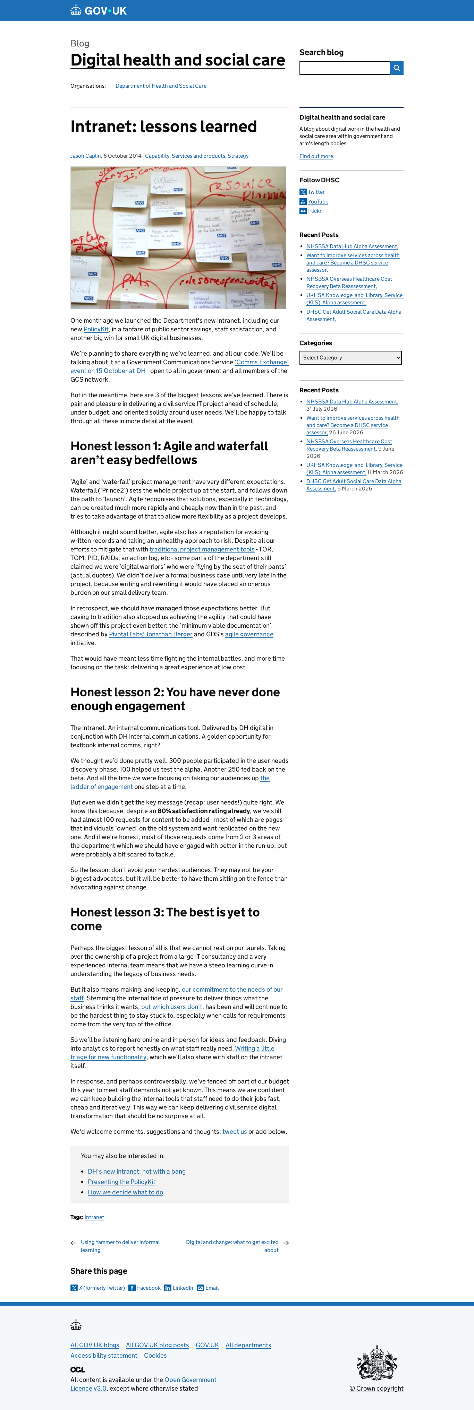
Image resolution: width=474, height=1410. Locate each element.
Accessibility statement (103, 1355)
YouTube (318, 201)
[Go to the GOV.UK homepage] (98, 10)
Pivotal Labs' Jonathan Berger (151, 634)
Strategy (238, 156)
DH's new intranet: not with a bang (137, 1171)
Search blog (321, 52)
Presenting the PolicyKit (121, 1182)
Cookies (155, 1355)
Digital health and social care (177, 60)
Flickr (315, 211)
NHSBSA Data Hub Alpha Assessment (351, 246)
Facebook (149, 1288)
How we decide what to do (125, 1192)
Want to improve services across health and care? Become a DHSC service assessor (353, 262)
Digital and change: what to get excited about (232, 1246)
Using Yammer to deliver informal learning (120, 1246)
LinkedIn (183, 1288)
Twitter (316, 192)
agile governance (249, 634)
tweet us (234, 1131)
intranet (94, 1217)
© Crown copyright (376, 1388)
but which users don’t (171, 1007)
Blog (80, 43)
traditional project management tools (202, 549)
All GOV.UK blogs (94, 1345)
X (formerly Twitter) (102, 1288)
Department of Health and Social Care (161, 85)
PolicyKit (96, 329)
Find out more (316, 156)
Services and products (198, 156)
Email (212, 1288)
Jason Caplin (85, 156)
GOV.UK (207, 1345)
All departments (248, 1345)
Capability (157, 156)
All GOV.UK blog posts (157, 1345)
